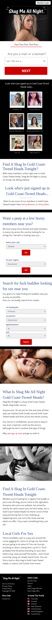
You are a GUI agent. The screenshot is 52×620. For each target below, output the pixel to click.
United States (36, 609)
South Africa (35, 614)
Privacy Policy (7, 586)
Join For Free (32, 581)
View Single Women (34, 588)
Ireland (33, 604)
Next (26, 70)
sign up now (16, 433)
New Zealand (36, 606)
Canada (34, 601)
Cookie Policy (7, 588)
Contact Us (6, 599)
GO (26, 253)
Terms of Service (8, 584)
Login (29, 586)
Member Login (43, 3)
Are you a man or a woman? (27, 54)
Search (26, 342)
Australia (34, 599)
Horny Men (43, 204)
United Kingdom (37, 611)
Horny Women (28, 204)
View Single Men (33, 591)
